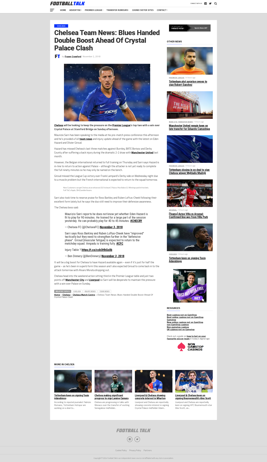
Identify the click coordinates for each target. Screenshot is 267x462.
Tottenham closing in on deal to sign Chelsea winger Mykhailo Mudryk (189, 171)
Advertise (75, 10)
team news (86, 139)
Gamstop (171, 319)
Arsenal (173, 210)
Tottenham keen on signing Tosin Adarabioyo (187, 260)
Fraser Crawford (73, 56)
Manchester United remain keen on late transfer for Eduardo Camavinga (189, 127)
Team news (104, 291)
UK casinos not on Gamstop (181, 329)
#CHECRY (136, 221)
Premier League (93, 10)
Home (63, 10)
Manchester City (74, 280)
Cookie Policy (121, 450)
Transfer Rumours (117, 10)
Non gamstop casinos (178, 327)
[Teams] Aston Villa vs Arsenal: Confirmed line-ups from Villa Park (188, 215)
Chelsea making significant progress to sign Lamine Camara (111, 397)
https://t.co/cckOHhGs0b (97, 250)
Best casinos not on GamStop (182, 314)
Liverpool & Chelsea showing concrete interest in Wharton (150, 397)
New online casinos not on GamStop (185, 322)
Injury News (90, 291)
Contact (161, 10)
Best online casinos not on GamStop (185, 317)
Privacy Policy (135, 450)
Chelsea (58, 125)
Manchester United (142, 152)
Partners (148, 450)
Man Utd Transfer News (181, 121)
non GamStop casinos (178, 324)
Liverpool (94, 280)
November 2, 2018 (111, 227)
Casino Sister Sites (143, 10)
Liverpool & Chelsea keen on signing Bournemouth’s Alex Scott (193, 397)
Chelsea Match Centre (84, 294)
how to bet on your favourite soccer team (186, 337)
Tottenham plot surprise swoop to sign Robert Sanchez (188, 83)
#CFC (119, 243)
